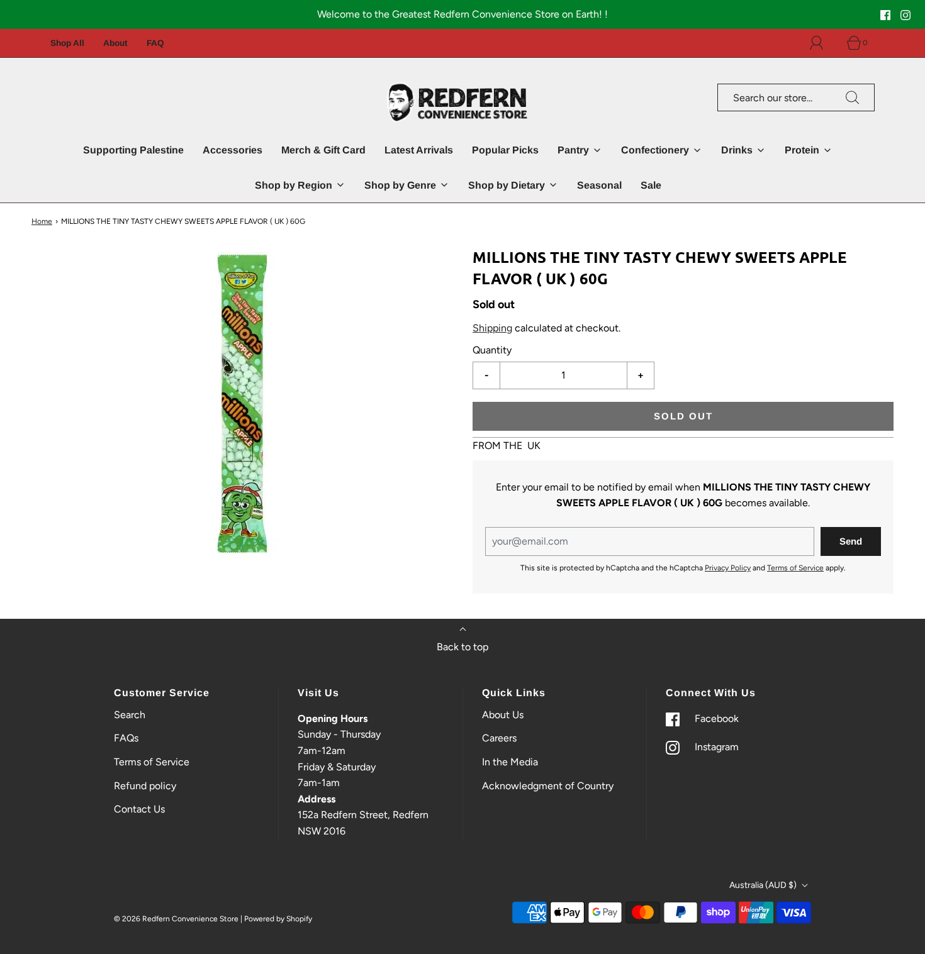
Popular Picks (505, 150)
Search (129, 715)
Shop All (67, 43)
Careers (499, 738)
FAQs (126, 738)
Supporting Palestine (133, 150)
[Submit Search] (852, 97)
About (115, 43)
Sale (651, 185)
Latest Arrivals (418, 150)
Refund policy (145, 786)
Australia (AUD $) (764, 885)
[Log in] (824, 43)
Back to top (462, 647)
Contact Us (139, 809)
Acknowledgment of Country (548, 786)
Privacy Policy (728, 568)
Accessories (232, 150)
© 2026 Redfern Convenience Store (176, 918)
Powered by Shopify (278, 918)
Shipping (492, 328)
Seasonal (599, 185)
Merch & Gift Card (323, 150)
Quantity (492, 351)
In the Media (510, 762)
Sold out (683, 416)
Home (41, 221)
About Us (503, 715)
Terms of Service (795, 568)
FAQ (155, 43)
